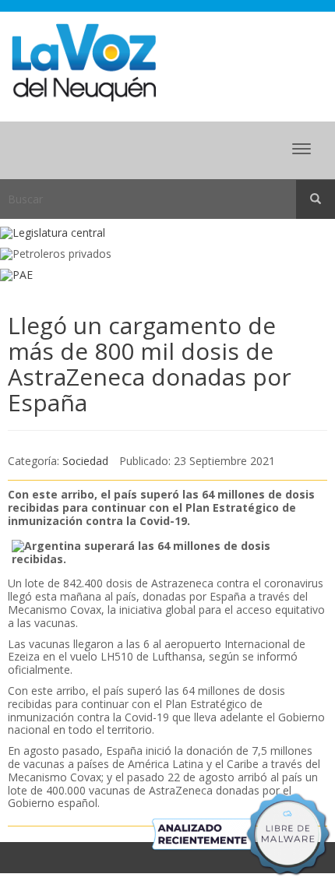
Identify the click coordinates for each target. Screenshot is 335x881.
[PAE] (167, 275)
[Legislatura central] (167, 233)
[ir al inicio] (84, 61)
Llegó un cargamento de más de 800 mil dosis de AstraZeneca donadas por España (149, 363)
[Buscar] (315, 199)
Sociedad (85, 460)
